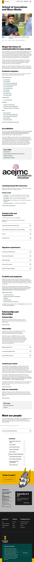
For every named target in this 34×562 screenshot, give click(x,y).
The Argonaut (6, 195)
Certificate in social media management (11, 106)
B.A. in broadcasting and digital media (10, 83)
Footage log (6, 298)
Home (3, 40)
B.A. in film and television (8, 86)
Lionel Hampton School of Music (15, 456)
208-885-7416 (21, 303)
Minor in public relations (8, 119)
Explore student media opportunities (8, 205)
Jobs (3, 521)
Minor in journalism (7, 117)
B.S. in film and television (8, 88)
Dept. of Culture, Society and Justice (15, 442)
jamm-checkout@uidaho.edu (9, 305)
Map (13, 523)
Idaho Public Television (20, 379)
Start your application (8, 479)
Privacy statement (5, 523)
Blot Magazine (6, 196)
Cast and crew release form (9, 294)
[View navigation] (30, 1)
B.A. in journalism (7, 89)
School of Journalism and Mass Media (16, 454)
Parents (21, 525)
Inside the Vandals (7, 200)
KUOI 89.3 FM (6, 198)
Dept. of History (13, 451)
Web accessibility (5, 525)
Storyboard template (7, 299)
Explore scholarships (6, 324)
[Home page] (3, 2)
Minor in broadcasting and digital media (11, 114)
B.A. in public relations (7, 93)
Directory (14, 521)
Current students (23, 523)
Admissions (26, 1)
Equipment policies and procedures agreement (12, 296)
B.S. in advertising (7, 81)
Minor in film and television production (10, 116)
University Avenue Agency (8, 203)
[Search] (5, 1)
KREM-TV (8, 379)
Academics (9, 40)
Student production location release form (11, 301)
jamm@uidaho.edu (5, 496)
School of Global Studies (14, 449)
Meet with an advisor (6, 397)
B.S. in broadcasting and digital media (10, 84)
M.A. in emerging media (8, 99)
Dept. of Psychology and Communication (14, 462)
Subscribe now (26, 502)
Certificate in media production (9, 104)
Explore (18, 1)
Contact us (4, 220)
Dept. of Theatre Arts (14, 464)
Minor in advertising (7, 112)
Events (14, 527)
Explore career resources (6, 386)
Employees (22, 527)
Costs (22, 1)
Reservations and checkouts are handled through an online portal (13, 288)
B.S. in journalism (7, 91)
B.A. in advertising (7, 79)
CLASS (6, 40)
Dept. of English (13, 444)
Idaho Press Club (15, 378)
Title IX (3, 527)
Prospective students (24, 521)
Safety (14, 525)
